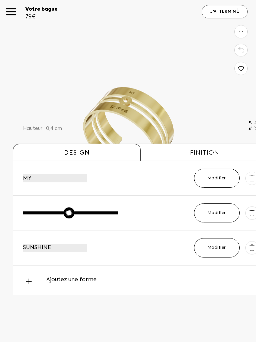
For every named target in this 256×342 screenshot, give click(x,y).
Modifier (217, 178)
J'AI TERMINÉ (224, 12)
